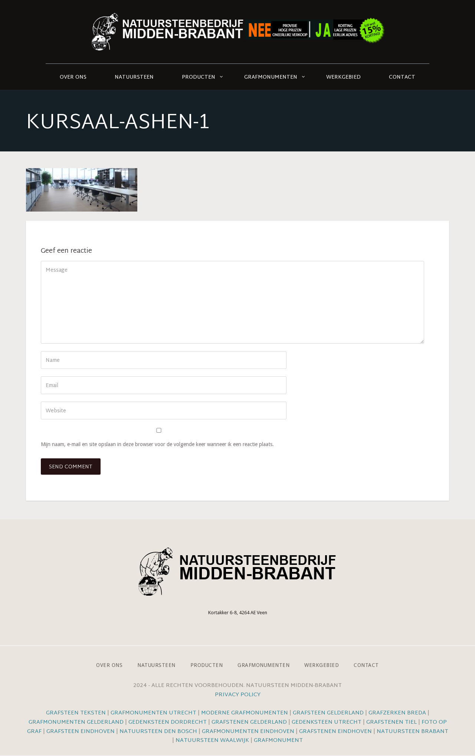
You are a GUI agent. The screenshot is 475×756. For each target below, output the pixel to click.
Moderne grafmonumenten (244, 713)
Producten (198, 77)
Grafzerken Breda (397, 713)
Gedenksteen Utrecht (327, 722)
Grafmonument (278, 741)
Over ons (73, 77)
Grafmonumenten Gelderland (76, 722)
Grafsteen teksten (76, 713)
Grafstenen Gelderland (249, 722)
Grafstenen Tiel (391, 722)
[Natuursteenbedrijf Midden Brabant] (237, 31)
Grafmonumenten (270, 77)
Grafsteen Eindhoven (80, 732)
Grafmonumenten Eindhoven (248, 732)
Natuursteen (134, 77)
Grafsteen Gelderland (328, 713)
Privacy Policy (238, 695)
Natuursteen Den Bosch (158, 732)
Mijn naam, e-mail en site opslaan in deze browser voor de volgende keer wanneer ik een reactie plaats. (157, 444)
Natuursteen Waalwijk (212, 741)
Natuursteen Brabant (412, 732)
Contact (402, 77)
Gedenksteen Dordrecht (167, 722)
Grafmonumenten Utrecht (153, 713)
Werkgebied (343, 77)
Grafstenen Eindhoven (335, 732)
